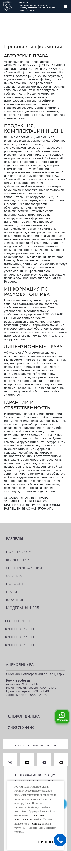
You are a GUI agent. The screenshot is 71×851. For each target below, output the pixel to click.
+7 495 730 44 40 (27, 10)
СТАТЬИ (12, 591)
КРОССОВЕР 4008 (19, 636)
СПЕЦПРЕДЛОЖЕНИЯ (24, 567)
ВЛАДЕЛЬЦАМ (18, 559)
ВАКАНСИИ (15, 599)
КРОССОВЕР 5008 (19, 644)
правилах (35, 823)
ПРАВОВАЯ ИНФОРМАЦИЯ (35, 775)
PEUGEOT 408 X (17, 620)
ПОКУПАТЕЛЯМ (19, 550)
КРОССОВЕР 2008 (19, 628)
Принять (47, 842)
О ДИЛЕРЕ (14, 575)
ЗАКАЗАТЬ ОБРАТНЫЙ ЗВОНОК (35, 744)
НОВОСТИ (14, 583)
